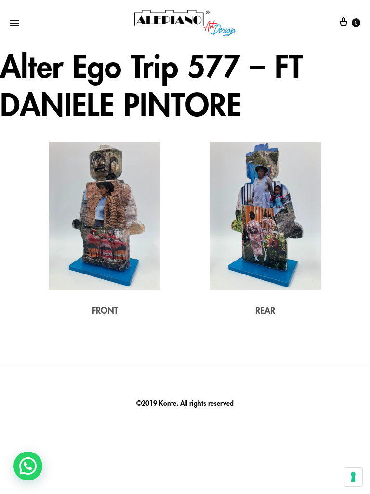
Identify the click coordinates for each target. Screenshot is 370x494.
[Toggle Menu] (14, 22)
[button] (27, 466)
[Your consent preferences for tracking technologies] (353, 477)
